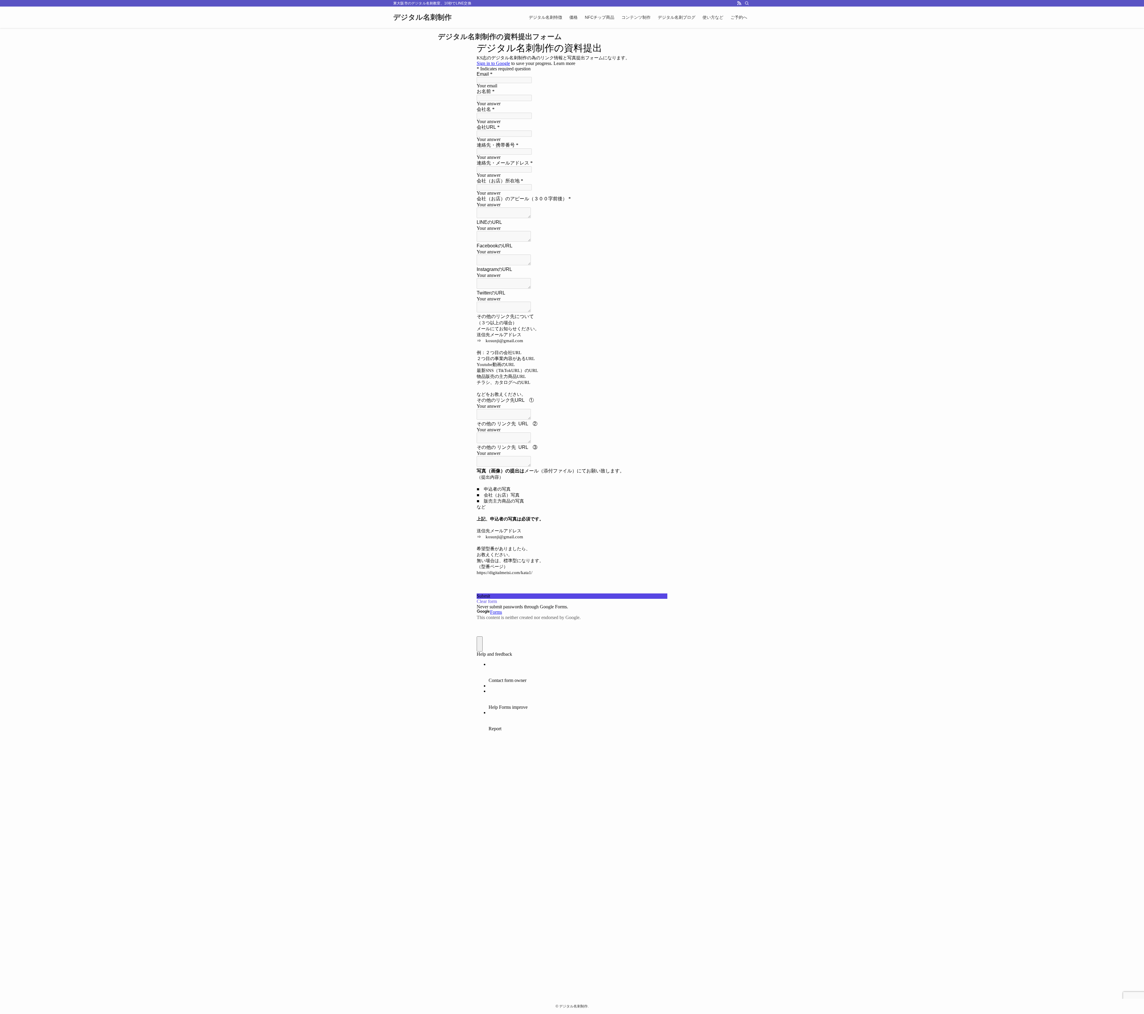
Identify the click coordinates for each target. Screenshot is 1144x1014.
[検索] (747, 3)
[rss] (739, 3)
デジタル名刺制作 (422, 17)
